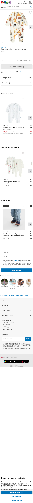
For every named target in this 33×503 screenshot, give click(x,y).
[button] (16, 500)
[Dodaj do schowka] (30, 12)
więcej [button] (4, 349)
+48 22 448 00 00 (6, 324)
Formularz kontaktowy (9, 322)
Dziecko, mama (20, 286)
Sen (29, 286)
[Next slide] (31, 27)
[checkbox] (2, 343)
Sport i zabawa (4, 286)
